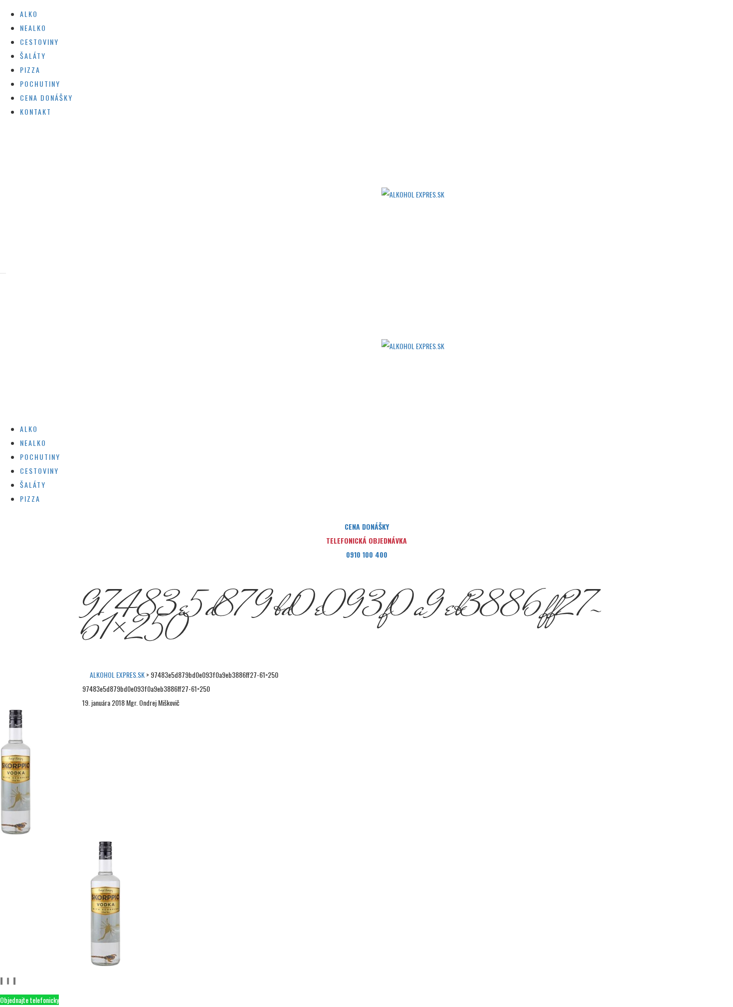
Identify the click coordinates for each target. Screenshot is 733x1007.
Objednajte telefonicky (29, 1000)
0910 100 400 (366, 554)
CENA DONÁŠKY (367, 526)
